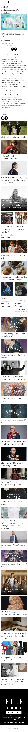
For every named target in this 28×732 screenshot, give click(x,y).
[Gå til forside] (8, 2)
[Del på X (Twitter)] (15, 49)
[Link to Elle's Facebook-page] (11, 708)
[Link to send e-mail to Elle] (20, 708)
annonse (4, 114)
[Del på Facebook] (12, 49)
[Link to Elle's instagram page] (7, 708)
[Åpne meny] (2, 2)
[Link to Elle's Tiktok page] (16, 708)
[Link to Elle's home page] (14, 702)
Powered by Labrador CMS (14, 728)
